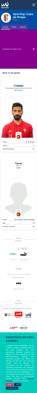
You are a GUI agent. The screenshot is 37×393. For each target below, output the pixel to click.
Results (23, 27)
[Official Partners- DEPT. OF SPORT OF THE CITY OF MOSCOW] (9, 315)
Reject (17, 384)
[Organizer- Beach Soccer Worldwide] (28, 315)
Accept (9, 384)
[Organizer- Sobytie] (23, 328)
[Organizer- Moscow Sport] (14, 328)
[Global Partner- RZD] (18, 315)
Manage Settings (12, 388)
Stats (14, 27)
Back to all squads (11, 73)
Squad (5, 27)
